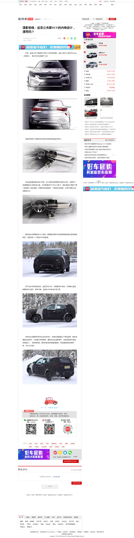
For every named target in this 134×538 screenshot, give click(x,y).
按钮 (63, 446)
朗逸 (87, 90)
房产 (55, 4)
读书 (65, 4)
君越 (42, 524)
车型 (36, 443)
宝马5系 (71, 521)
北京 (26, 1)
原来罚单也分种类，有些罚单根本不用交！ (98, 157)
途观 (87, 71)
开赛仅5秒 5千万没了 (91, 152)
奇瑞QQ (22, 527)
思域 (51, 521)
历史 (80, 4)
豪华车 (40, 517)
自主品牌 (44, 446)
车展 (51, 1)
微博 (43, 1)
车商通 (60, 1)
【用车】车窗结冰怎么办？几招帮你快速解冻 (98, 134)
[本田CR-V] (92, 55)
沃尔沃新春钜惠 (106, 106)
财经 (30, 4)
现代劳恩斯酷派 (70, 524)
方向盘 (36, 446)
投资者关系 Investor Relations (47, 532)
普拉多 (22, 524)
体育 (40, 4)
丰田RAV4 (89, 77)
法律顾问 (86, 532)
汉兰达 (101, 43)
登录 (100, 1)
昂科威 (88, 74)
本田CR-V (102, 53)
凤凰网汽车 (24, 19)
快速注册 (106, 1)
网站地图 (112, 1)
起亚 (31, 53)
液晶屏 (57, 446)
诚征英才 (65, 532)
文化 (75, 4)
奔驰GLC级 (89, 84)
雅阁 (21, 521)
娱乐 (35, 4)
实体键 (72, 443)
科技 (60, 4)
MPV (53, 517)
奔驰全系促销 (91, 106)
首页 (20, 4)
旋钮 (42, 443)
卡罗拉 (28, 524)
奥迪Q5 (88, 87)
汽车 (50, 4)
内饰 (47, 443)
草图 (66, 443)
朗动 (54, 524)
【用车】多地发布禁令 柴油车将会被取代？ (97, 124)
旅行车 (59, 517)
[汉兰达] (92, 46)
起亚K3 (46, 521)
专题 (55, 1)
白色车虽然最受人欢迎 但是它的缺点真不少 (98, 149)
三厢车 (28, 517)
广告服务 (59, 532)
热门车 (21, 517)
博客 (90, 4)
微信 (46, 1)
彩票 (95, 4)
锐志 (77, 521)
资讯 (25, 4)
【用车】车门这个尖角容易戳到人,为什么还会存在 (99, 122)
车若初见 (29, 40)
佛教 (100, 4)
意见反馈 (92, 532)
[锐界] (92, 65)
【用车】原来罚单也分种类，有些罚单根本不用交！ (100, 132)
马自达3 (48, 524)
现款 (30, 446)
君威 (26, 521)
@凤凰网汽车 (65, 457)
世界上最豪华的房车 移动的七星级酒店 (96, 146)
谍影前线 (54, 443)
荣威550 (29, 527)
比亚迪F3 (35, 524)
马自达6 (64, 521)
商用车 (66, 1)
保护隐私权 (73, 532)
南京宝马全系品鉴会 (106, 118)
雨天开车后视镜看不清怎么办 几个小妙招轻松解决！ (98, 144)
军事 (85, 4)
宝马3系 (38, 521)
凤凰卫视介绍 (100, 532)
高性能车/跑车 (67, 517)
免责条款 (79, 532)
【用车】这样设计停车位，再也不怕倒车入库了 (98, 127)
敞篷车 (76, 517)
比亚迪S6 (60, 524)
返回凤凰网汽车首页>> (71, 461)
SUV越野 (47, 517)
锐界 (100, 62)
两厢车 (34, 517)
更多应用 (34, 1)
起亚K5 (57, 521)
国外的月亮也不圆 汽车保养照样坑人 (96, 155)
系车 (61, 443)
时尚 (45, 4)
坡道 (51, 446)
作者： (55, 457)
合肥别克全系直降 (90, 118)
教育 (70, 4)
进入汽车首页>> (110, 140)
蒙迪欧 (32, 521)
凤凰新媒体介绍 (34, 532)
